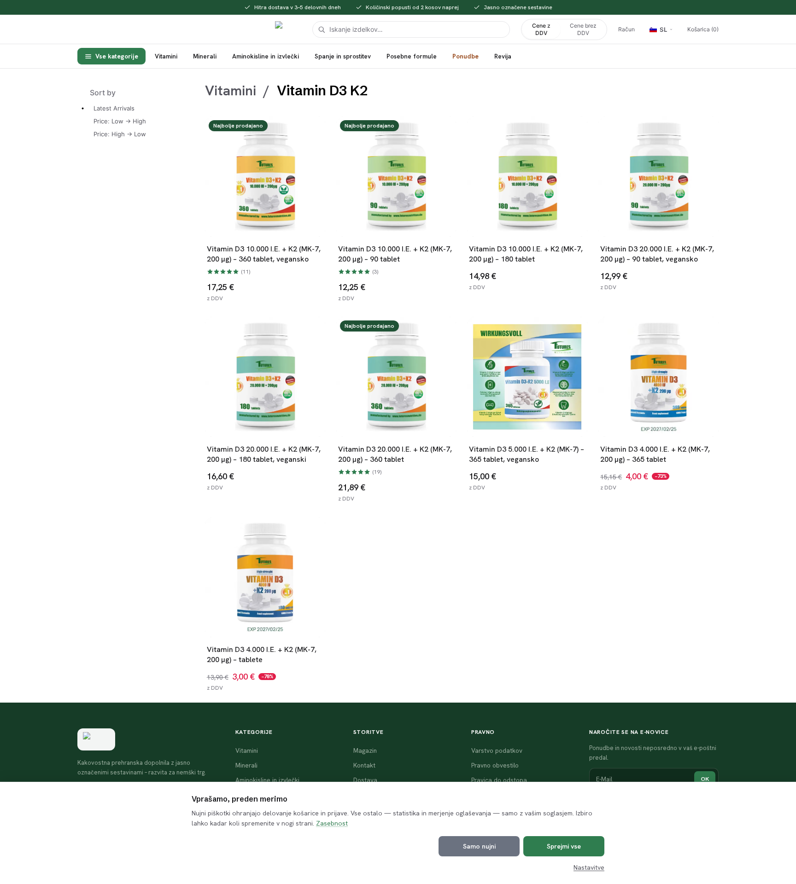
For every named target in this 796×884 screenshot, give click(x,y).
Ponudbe (465, 56)
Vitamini (166, 56)
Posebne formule (411, 56)
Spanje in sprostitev (343, 56)
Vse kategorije (116, 56)
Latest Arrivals (114, 108)
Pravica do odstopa (499, 780)
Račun (626, 29)
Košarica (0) (703, 29)
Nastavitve (589, 867)
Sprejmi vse (564, 846)
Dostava (365, 780)
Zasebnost (332, 823)
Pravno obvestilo (495, 765)
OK (705, 779)
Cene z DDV (541, 29)
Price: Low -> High (120, 121)
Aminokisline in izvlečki (265, 56)
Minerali (205, 56)
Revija (502, 56)
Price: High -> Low (120, 134)
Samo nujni (479, 846)
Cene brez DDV (583, 29)
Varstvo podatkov (496, 750)
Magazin (365, 750)
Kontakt (364, 765)
